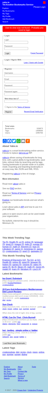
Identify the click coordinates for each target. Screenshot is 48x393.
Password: (8, 46)
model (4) (6, 269)
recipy (8, 300)
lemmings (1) (30, 249)
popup (34, 324)
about (15, 184)
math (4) (31, 267)
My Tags (5, 14)
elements (12, 324)
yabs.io (5, 2)
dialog (4, 324)
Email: (6, 79)
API (22, 207)
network (5, 337)
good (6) (26, 262)
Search (5, 22)
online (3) (29, 242)
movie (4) (40, 267)
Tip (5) (5, 242)
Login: (6, 40)
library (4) (22, 267)
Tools (34, 367)
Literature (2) (8, 249)
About (20, 367)
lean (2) (36, 247)
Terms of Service (23, 107)
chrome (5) (27, 265)
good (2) (9, 244)
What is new (23, 380)
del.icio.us (23, 153)
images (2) (19, 244)
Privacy (37, 193)
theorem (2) (26, 247)
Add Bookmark (8, 19)
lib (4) (14, 267)
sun (20, 309)
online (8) (16, 262)
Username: (8, 73)
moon (10, 309)
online (15, 309)
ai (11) (37, 260)
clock (4, 309)
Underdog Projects (35, 390)
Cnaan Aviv (21, 390)
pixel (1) (26, 251)
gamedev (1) (36, 251)
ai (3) (21, 242)
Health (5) (13, 242)
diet (3, 300)
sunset (32, 309)
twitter (21, 337)
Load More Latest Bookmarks (14, 343)
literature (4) (26, 269)
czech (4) (37, 269)
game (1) (19, 249)
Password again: (11, 91)
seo (11, 337)
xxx (44, 307)
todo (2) (28, 244)
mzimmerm (24, 298)
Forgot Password (37, 53)
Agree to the (12, 107)
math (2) (16, 247)
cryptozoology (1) (14, 251)
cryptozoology (8, 285)
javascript (25, 324)
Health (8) (6, 262)
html (18, 324)
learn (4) (16, 269)
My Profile (6, 16)
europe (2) (37, 244)
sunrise (26, 309)
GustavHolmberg (14, 283)
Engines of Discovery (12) (14, 260)
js (30, 324)
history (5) (6, 265)
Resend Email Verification (33, 112)
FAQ (12, 188)
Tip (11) (30, 260)
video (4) (37, 265)
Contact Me (22, 371)
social (16, 337)
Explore (5, 8)
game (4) (6, 267)
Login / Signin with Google (33, 63)
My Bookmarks (8, 11)
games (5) (17, 265)
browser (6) (36, 262)
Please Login (40, 7)
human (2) (7, 247)
